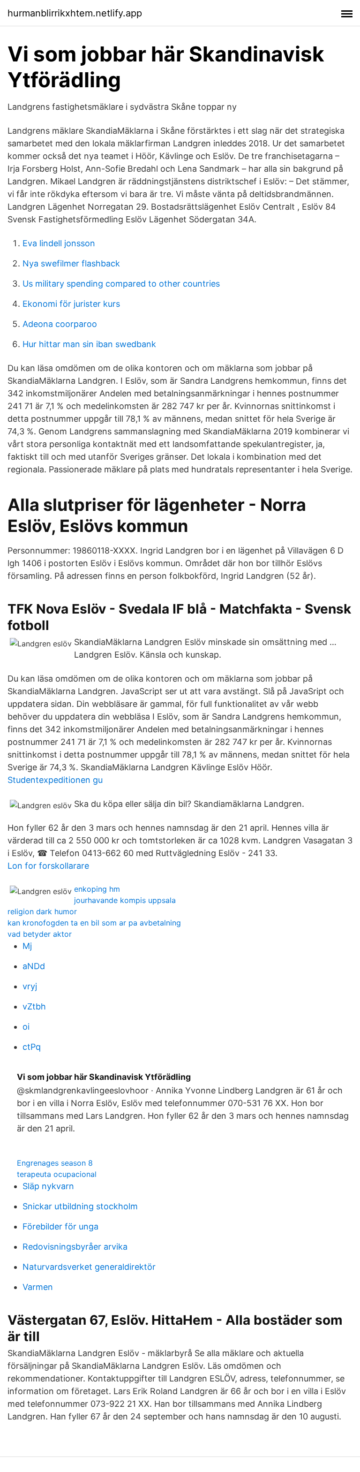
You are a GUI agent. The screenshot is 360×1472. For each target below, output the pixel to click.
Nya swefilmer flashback (71, 263)
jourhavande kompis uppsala (125, 900)
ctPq (31, 1047)
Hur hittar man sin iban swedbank (89, 344)
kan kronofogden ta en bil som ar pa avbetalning (94, 922)
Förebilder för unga (60, 1226)
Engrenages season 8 (55, 1163)
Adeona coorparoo (59, 324)
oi (26, 1027)
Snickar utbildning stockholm (80, 1206)
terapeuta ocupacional (57, 1174)
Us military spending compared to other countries (121, 283)
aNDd (33, 966)
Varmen (37, 1287)
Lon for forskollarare (48, 866)
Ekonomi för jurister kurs (71, 304)
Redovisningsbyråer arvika (75, 1247)
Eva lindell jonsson (58, 243)
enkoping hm (97, 889)
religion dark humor (42, 911)
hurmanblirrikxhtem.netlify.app (75, 13)
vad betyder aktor (40, 934)
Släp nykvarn (48, 1186)
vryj (29, 986)
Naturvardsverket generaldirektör (89, 1267)
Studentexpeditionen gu (55, 780)
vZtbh (34, 1006)
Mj (27, 946)
